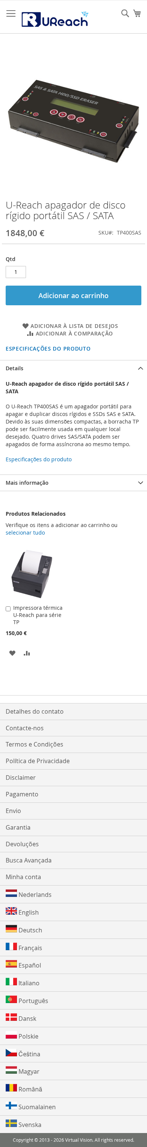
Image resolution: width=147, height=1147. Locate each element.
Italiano (28, 983)
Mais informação (27, 482)
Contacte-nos (25, 728)
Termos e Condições (34, 744)
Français (29, 948)
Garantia (18, 827)
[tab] (73, 368)
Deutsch (29, 930)
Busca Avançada (29, 860)
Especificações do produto (48, 348)
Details (14, 368)
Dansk (26, 1018)
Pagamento (22, 794)
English (28, 912)
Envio (13, 811)
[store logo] (55, 17)
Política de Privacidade (38, 761)
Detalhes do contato (35, 711)
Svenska (29, 1125)
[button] (12, 652)
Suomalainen (36, 1107)
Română (29, 1089)
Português (32, 1001)
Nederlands (34, 894)
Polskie (27, 1036)
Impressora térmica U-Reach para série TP (38, 615)
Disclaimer (21, 777)
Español (29, 965)
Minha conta (23, 877)
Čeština (28, 1054)
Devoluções (22, 844)
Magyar (28, 1071)
